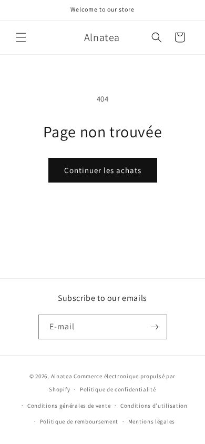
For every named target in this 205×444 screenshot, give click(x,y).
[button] (21, 37)
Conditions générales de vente (68, 405)
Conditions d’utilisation (154, 405)
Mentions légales (151, 421)
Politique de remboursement (79, 421)
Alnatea (62, 376)
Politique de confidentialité (118, 389)
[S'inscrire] (155, 327)
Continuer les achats (102, 170)
